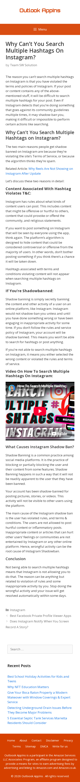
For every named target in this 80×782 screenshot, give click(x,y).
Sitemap (30, 746)
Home (11, 740)
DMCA (44, 746)
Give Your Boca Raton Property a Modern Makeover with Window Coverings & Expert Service (38, 697)
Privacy (68, 740)
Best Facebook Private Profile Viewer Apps (40, 616)
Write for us (60, 746)
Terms (16, 746)
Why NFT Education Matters (28, 687)
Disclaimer (52, 740)
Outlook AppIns (40, 10)
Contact (36, 740)
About (23, 740)
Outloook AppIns (15, 755)
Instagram (17, 610)
